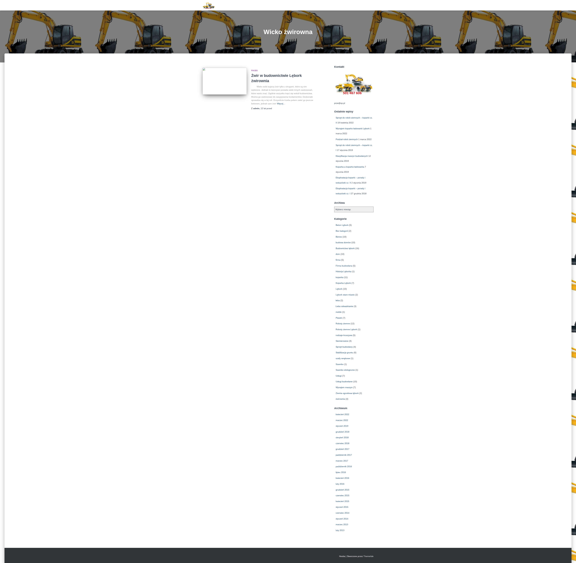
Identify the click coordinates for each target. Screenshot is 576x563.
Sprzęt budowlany (344, 347)
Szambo (340, 364)
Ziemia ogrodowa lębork (347, 393)
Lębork (339, 289)
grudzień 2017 (342, 449)
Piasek (254, 71)
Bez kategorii (342, 231)
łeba (338, 300)
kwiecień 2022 (342, 414)
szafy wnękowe (343, 358)
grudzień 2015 (342, 490)
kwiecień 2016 (342, 478)
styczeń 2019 (342, 426)
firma (338, 260)
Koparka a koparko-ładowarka (350, 167)
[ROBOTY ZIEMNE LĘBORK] (208, 5)
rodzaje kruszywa (344, 335)
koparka (339, 277)
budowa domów (343, 242)
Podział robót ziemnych (347, 139)
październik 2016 (344, 466)
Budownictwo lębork (345, 248)
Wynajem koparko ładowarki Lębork (353, 128)
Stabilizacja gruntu (344, 352)
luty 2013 (340, 530)
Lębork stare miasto (345, 295)
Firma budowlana (344, 266)
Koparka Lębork (343, 283)
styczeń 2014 (342, 519)
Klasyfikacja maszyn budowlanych (352, 156)
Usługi (339, 376)
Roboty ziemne (343, 323)
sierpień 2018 (342, 437)
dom (338, 254)
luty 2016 (340, 484)
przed (266, 108)
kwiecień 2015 (342, 501)
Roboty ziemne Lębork (346, 329)
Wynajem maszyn (344, 387)
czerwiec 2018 (342, 443)
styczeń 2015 (342, 507)
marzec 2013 (342, 524)
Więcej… (281, 103)
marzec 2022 (342, 420)
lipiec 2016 (341, 472)
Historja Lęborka (343, 271)
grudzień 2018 (342, 432)
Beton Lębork (342, 225)
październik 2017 (344, 455)
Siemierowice (342, 341)
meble (339, 312)
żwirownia (340, 399)
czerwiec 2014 (342, 513)
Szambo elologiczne (345, 370)
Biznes (339, 237)
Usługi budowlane (344, 381)
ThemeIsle (368, 556)
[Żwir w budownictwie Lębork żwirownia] (224, 81)
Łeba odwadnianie (344, 306)
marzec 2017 (342, 461)
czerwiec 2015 (342, 495)
